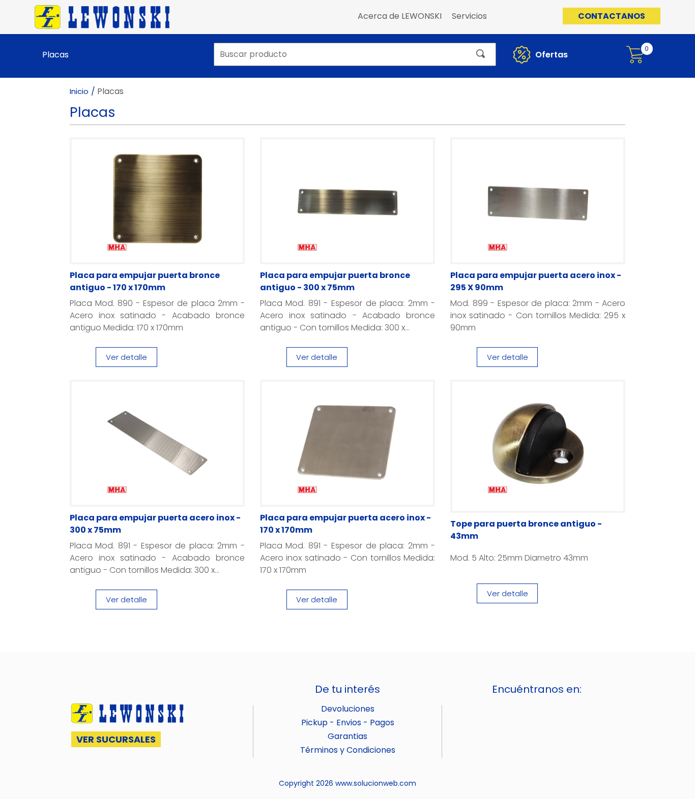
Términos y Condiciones (347, 750)
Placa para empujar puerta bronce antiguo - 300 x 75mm (335, 281)
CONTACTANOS (611, 16)
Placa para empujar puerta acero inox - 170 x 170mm (345, 524)
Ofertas (550, 54)
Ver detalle (126, 357)
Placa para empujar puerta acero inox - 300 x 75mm (155, 524)
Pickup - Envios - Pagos (347, 722)
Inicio (79, 91)
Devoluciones (347, 709)
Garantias (347, 736)
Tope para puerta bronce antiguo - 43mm (526, 530)
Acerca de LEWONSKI (400, 16)
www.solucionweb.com (375, 783)
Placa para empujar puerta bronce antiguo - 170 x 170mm (145, 281)
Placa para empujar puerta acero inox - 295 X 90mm (535, 281)
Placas (55, 54)
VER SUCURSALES (116, 739)
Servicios (469, 16)
